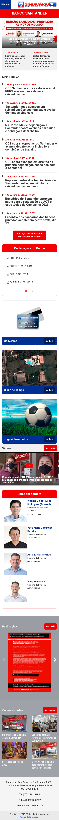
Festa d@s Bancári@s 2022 (12, 763)
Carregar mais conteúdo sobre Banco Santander (29, 235)
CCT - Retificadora (19, 258)
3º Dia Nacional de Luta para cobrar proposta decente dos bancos (43, 765)
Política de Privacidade (29, 817)
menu (7, 4)
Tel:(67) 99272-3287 (29, 800)
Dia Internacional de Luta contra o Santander (14, 736)
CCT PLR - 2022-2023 (21, 282)
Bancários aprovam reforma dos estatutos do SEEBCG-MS (44, 738)
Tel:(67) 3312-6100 (29, 794)
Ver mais (50, 448)
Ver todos (50, 710)
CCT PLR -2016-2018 (21, 266)
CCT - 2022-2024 (18, 274)
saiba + (49, 341)
